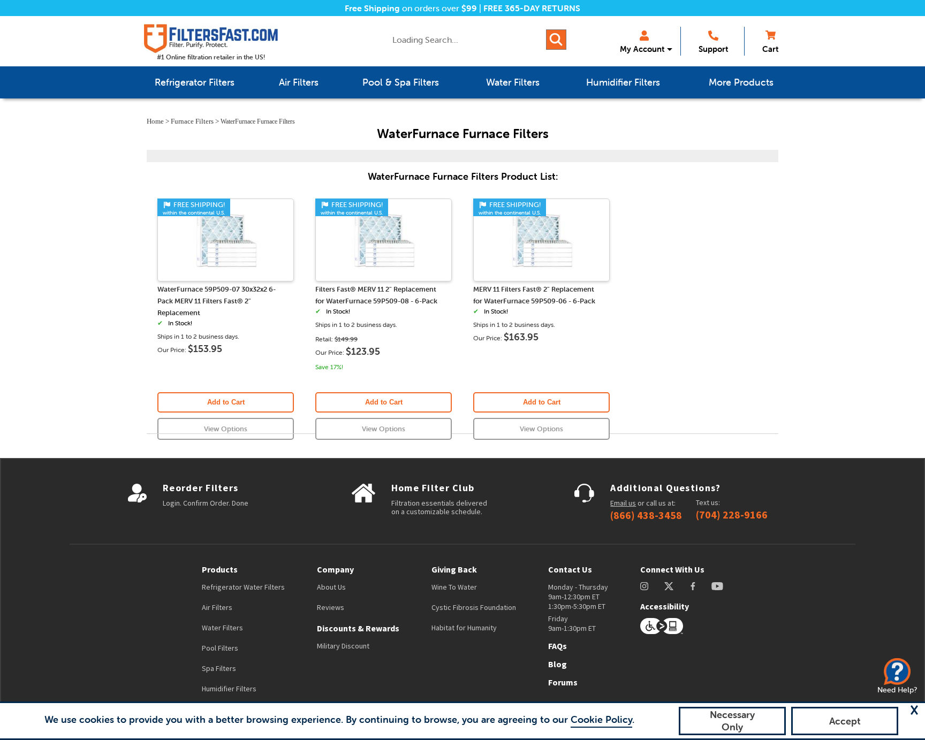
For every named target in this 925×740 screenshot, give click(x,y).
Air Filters (217, 607)
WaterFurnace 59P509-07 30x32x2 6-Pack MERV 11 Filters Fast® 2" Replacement (216, 301)
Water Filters (222, 627)
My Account (642, 49)
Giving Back (454, 569)
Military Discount (343, 646)
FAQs (557, 645)
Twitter (669, 586)
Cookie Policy (601, 719)
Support (713, 49)
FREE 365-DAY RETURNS (531, 8)
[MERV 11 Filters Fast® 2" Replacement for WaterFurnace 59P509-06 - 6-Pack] (542, 277)
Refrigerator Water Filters (243, 587)
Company (335, 569)
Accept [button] (845, 721)
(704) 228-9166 (732, 514)
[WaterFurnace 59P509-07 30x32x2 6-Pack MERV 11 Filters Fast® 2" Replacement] (226, 277)
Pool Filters (220, 648)
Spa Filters (219, 668)
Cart (770, 49)
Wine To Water (454, 587)
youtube (717, 586)
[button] (914, 710)
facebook (693, 586)
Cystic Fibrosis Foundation (473, 607)
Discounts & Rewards (358, 628)
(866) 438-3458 (646, 515)
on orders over (411, 8)
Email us (623, 503)
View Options (225, 428)
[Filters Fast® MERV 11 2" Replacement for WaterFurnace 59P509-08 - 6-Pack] (384, 277)
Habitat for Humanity (464, 627)
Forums (563, 682)
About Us (331, 587)
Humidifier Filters (229, 688)
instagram (644, 586)
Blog (557, 664)
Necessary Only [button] (732, 720)
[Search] (556, 39)
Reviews (330, 607)
